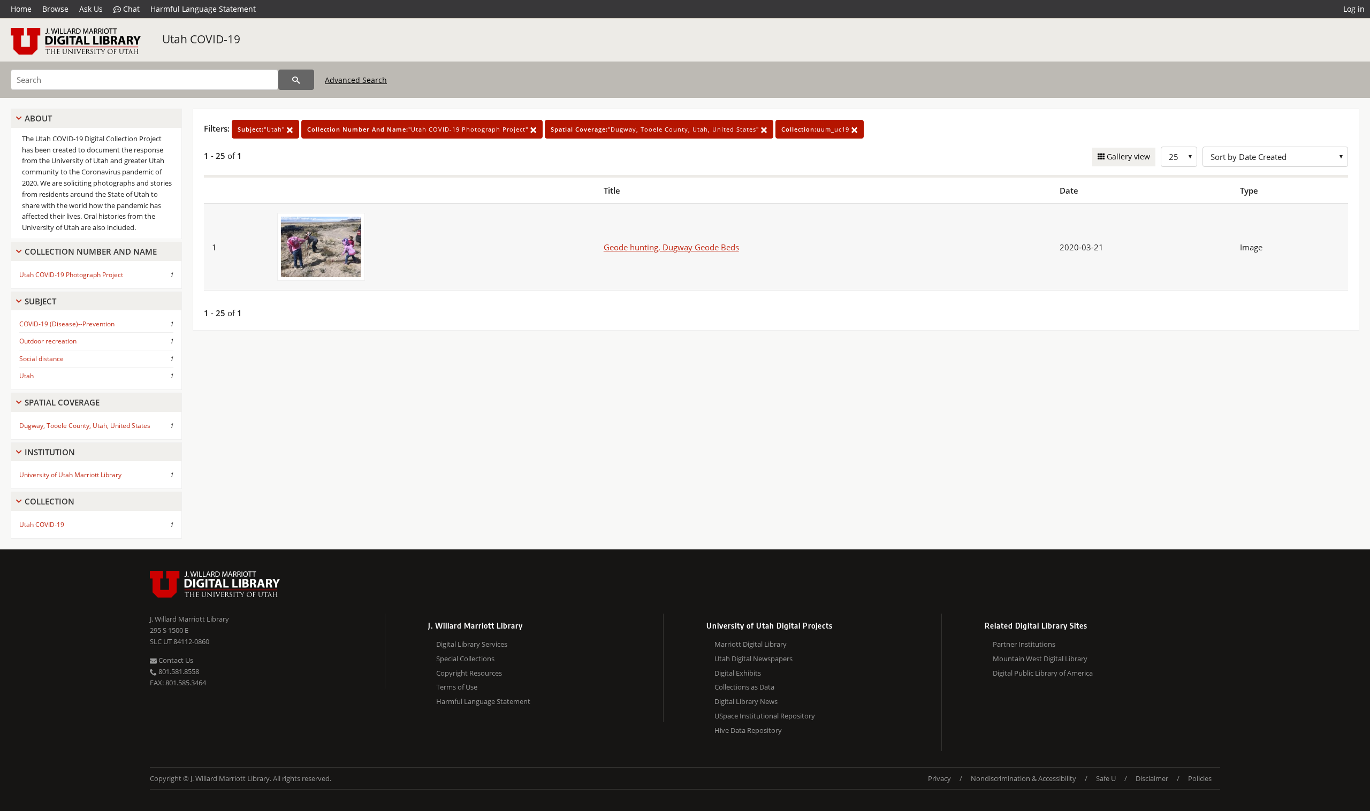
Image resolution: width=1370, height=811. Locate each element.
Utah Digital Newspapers (753, 658)
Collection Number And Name (91, 251)
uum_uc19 (816, 129)
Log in (1354, 9)
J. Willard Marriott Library (189, 619)
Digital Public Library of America (1043, 673)
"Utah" (262, 129)
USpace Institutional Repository (764, 716)
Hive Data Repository (748, 730)
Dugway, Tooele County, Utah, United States (84, 425)
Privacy (939, 778)
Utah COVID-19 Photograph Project (71, 274)
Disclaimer (1152, 778)
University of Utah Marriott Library (70, 474)
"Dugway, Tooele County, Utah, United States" (656, 129)
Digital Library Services (471, 644)
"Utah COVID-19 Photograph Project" (418, 129)
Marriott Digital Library (750, 644)
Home (21, 9)
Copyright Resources (469, 673)
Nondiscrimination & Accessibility (1023, 778)
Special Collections (465, 658)
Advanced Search (356, 80)
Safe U (1106, 778)
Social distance (41, 358)
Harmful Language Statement (203, 9)
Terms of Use (456, 687)
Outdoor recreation (48, 341)
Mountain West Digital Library (1040, 658)
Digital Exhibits (737, 673)
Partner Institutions (1024, 644)
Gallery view (1127, 156)
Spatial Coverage (62, 402)
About (38, 118)
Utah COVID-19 (201, 39)
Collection (49, 501)
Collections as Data (744, 687)
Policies (1200, 778)
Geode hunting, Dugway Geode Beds (671, 247)
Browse (55, 9)
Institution (50, 452)
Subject (40, 301)
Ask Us (91, 9)
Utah (26, 375)
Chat (130, 9)
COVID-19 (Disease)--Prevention (67, 323)
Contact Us (175, 660)
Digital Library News (746, 701)
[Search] (296, 80)
